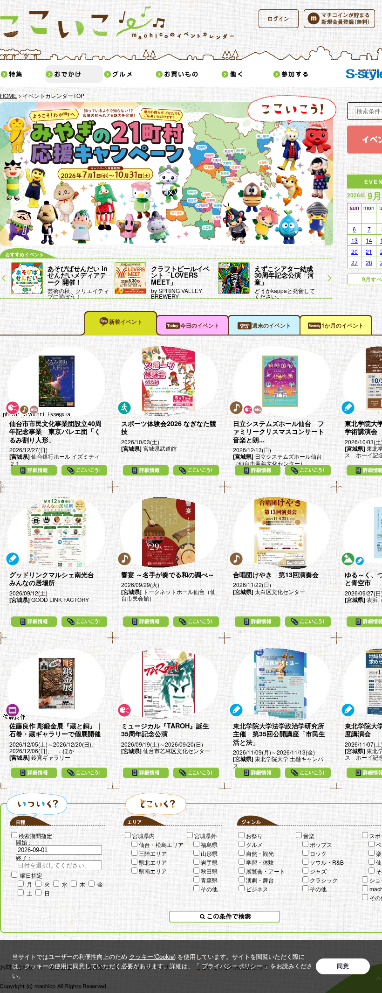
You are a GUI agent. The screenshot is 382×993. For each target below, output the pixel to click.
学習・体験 (260, 862)
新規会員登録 (339, 18)
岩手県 (209, 862)
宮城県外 (205, 835)
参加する (305, 74)
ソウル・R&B (327, 862)
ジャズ (318, 871)
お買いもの (187, 74)
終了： (24, 857)
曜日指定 (31, 875)
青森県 (209, 880)
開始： (24, 842)
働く (246, 74)
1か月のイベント (342, 325)
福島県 (209, 844)
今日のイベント (199, 325)
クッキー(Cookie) (152, 956)
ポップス (321, 844)
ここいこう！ (84, 470)
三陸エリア (153, 853)
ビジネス (257, 889)
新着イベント (126, 321)
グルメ (129, 74)
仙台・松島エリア (161, 844)
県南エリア (153, 871)
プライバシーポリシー (232, 965)
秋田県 (209, 871)
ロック (318, 853)
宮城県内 (143, 835)
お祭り (254, 835)
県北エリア (153, 862)
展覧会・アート (265, 871)
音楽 (308, 835)
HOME (8, 95)
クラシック (324, 880)
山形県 (209, 853)
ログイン (279, 18)
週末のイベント (271, 325)
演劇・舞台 (260, 880)
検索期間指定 (35, 835)
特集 (22, 74)
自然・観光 (260, 853)
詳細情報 (34, 470)
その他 (209, 889)
